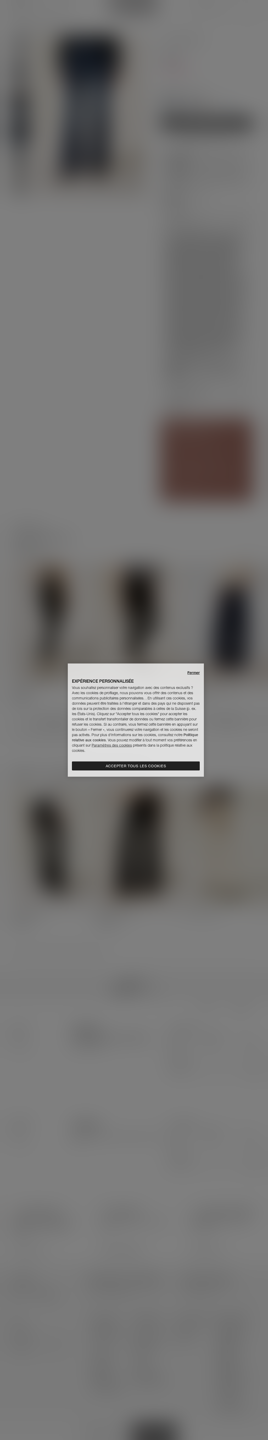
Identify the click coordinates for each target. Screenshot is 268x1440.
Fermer (193, 672)
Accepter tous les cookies (136, 766)
